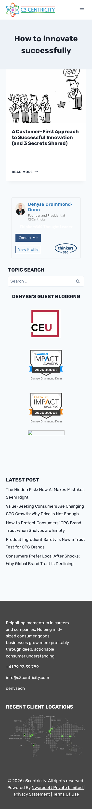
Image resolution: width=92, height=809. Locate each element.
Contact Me (28, 237)
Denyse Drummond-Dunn (50, 206)
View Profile (28, 249)
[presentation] (46, 96)
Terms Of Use (66, 794)
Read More (25, 172)
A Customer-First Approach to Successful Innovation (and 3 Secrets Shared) (45, 137)
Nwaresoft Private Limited (57, 787)
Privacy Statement (32, 794)
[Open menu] (81, 9)
